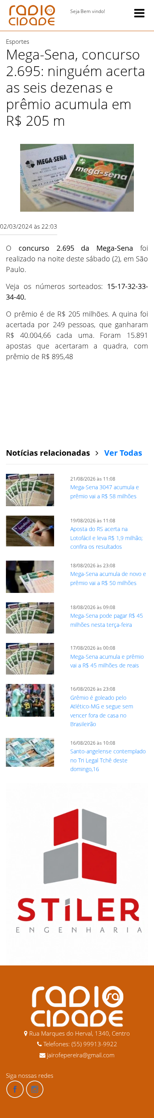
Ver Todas (123, 452)
